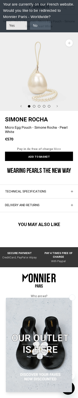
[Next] (57, 106)
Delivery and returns (22, 205)
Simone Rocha (26, 119)
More (57, 149)
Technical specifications (25, 191)
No (35, 25)
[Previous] (21, 106)
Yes (12, 25)
